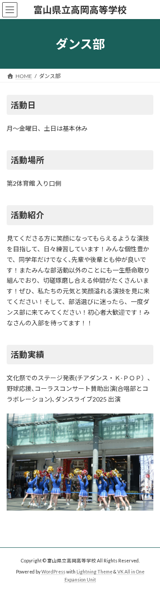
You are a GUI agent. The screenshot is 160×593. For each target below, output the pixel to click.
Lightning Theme (94, 571)
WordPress (53, 571)
